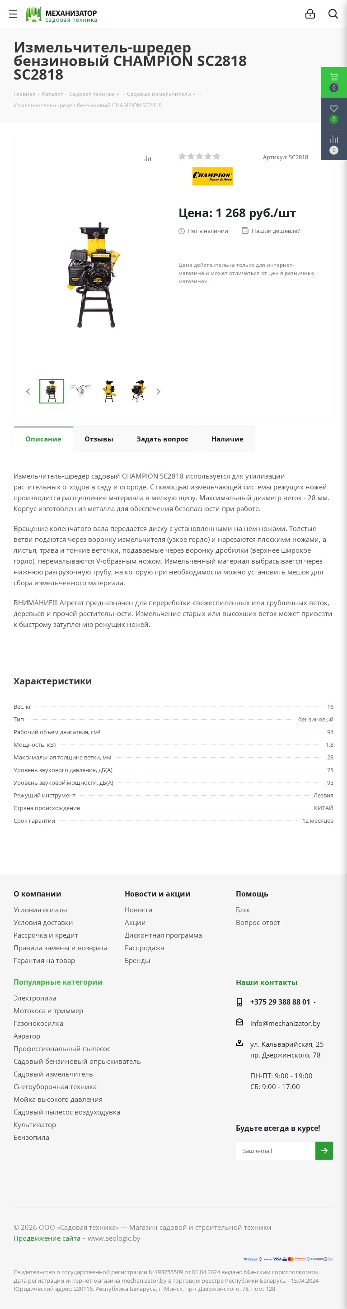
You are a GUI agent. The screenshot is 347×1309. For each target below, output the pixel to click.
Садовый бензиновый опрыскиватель (77, 1061)
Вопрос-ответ (258, 922)
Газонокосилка (38, 1023)
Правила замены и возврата (61, 947)
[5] (217, 156)
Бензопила (31, 1137)
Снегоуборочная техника (55, 1086)
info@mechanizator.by (285, 1023)
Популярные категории (58, 982)
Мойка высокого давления (58, 1099)
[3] (200, 156)
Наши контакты (267, 982)
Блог (243, 909)
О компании (37, 894)
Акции (135, 922)
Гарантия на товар (44, 960)
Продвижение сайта (47, 1238)
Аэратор (27, 1035)
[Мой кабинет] (310, 14)
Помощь (252, 894)
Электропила (35, 997)
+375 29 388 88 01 (280, 1002)
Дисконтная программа (163, 934)
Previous (28, 391)
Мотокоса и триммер (48, 1010)
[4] (208, 156)
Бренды (137, 960)
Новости (139, 909)
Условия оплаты (40, 909)
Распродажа (144, 947)
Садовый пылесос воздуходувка (67, 1111)
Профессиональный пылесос (62, 1048)
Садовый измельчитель (53, 1073)
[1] (182, 156)
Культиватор (35, 1124)
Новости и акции (158, 894)
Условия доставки (43, 922)
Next (158, 391)
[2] (191, 156)
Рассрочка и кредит (46, 934)
